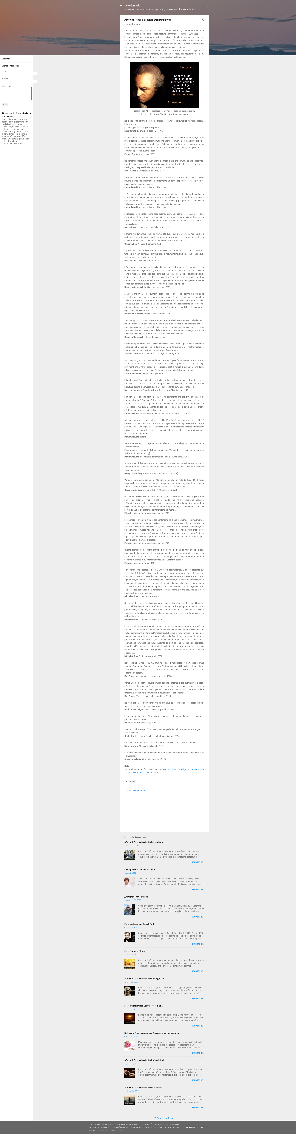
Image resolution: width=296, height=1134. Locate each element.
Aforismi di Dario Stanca (136, 897)
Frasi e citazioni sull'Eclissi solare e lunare (144, 1006)
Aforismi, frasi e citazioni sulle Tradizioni (144, 1060)
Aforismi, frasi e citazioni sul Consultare (143, 842)
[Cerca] (207, 6)
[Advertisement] (164, 810)
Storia (132, 781)
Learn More (192, 1127)
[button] (203, 20)
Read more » (198, 862)
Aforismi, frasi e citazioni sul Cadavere (143, 1087)
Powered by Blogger (165, 1118)
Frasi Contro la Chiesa (134, 951)
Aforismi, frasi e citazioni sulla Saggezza (144, 978)
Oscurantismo (151, 772)
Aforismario (132, 5)
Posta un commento (136, 790)
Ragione (165, 769)
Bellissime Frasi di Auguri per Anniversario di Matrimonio (151, 1033)
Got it (204, 1127)
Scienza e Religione (180, 769)
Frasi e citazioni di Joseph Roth (139, 924)
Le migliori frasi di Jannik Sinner (140, 869)
